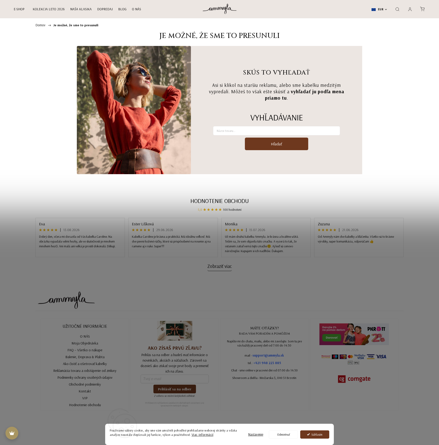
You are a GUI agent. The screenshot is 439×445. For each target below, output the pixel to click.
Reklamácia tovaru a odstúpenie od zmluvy (84, 370)
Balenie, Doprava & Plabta (84, 356)
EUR (380, 9)
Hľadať (276, 144)
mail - (264, 355)
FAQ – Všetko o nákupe (84, 350)
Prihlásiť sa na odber (174, 389)
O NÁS (85, 336)
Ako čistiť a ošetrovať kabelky (85, 363)
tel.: (264, 363)
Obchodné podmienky (85, 384)
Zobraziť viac (219, 266)
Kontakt (85, 391)
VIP (85, 398)
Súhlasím (316, 434)
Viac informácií (203, 434)
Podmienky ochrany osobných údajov (84, 377)
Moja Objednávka (85, 343)
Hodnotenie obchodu (219, 201)
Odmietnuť (283, 434)
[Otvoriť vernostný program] (11, 433)
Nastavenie (255, 434)
